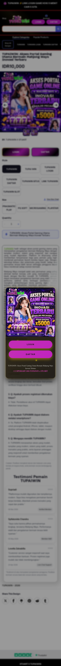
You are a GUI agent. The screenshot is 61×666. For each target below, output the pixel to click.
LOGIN (30, 344)
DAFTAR (30, 354)
